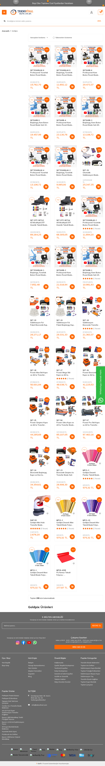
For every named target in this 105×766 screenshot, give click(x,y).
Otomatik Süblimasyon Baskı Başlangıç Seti (90, 173)
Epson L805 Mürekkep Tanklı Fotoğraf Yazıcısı (12, 718)
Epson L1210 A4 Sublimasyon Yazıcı (13, 723)
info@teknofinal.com (39, 705)
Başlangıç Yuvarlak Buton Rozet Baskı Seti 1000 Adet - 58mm (64, 73)
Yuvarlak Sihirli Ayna (9, 731)
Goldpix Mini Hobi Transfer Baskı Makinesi (37, 523)
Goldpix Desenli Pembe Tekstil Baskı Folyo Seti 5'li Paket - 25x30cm (91, 473)
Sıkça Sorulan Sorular (62, 682)
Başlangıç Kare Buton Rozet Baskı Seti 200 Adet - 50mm (92, 273)
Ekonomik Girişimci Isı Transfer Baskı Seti (65, 473)
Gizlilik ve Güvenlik (61, 676)
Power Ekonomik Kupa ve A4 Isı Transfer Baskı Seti (90, 373)
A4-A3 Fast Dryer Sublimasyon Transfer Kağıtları (10, 712)
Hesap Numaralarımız (36, 665)
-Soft (38, 763)
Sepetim (31, 674)
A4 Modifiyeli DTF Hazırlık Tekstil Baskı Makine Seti (64, 223)
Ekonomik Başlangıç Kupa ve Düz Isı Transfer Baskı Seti (38, 473)
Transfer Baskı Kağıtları (89, 679)
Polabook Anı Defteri (10, 734)
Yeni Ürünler (32, 668)
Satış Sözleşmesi (60, 671)
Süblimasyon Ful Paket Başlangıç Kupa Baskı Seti (65, 323)
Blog (30, 676)
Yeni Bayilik (6, 663)
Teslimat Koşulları (61, 668)
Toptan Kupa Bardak (88, 682)
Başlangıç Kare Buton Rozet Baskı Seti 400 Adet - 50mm (92, 123)
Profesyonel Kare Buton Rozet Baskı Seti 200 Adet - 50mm (65, 273)
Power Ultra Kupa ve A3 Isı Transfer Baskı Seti (65, 423)
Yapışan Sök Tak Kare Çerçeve (10, 702)
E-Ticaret (44, 763)
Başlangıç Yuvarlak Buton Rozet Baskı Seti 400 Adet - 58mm (65, 173)
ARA (99, 21)
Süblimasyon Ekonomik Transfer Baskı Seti (90, 323)
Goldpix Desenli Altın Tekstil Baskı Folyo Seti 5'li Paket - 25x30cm (65, 523)
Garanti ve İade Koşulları (63, 674)
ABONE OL (96, 625)
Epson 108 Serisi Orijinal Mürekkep (11, 738)
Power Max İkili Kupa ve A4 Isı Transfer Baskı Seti (39, 373)
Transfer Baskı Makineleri (90, 663)
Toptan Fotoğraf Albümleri (90, 671)
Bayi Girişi (5, 665)
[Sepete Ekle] (46, 86)
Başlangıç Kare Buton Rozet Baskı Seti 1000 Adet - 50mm (39, 123)
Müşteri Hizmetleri (35, 671)
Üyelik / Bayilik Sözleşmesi (64, 665)
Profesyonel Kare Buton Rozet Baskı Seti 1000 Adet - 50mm (90, 73)
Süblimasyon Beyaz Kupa (90, 674)
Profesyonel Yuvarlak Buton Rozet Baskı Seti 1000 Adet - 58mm (39, 73)
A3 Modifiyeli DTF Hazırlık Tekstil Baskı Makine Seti (38, 223)
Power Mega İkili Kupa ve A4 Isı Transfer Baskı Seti (64, 373)
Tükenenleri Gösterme (63, 38)
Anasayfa (5, 31)
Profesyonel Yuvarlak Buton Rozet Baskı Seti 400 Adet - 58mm (39, 173)
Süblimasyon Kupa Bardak (91, 668)
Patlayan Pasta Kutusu (10, 695)
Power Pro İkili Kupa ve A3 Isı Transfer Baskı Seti (91, 423)
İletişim (30, 663)
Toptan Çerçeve (87, 685)
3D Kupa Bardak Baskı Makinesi (10, 728)
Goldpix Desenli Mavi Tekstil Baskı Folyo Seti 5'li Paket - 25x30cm (38, 573)
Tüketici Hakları (60, 679)
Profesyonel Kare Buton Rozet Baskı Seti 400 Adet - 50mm (65, 123)
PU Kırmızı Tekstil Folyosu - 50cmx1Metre (63, 573)
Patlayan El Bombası (9, 698)
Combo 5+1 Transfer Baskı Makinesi (12, 707)
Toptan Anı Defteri (87, 665)
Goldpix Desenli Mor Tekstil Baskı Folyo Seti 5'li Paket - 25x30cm (91, 523)
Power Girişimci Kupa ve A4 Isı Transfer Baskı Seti (39, 423)
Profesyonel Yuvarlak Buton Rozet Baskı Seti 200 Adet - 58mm (92, 223)
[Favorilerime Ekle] (47, 63)
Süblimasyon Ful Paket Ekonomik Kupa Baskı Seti (39, 323)
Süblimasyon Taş (87, 676)
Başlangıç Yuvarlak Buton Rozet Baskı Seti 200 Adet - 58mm (39, 273)
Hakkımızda (58, 663)
